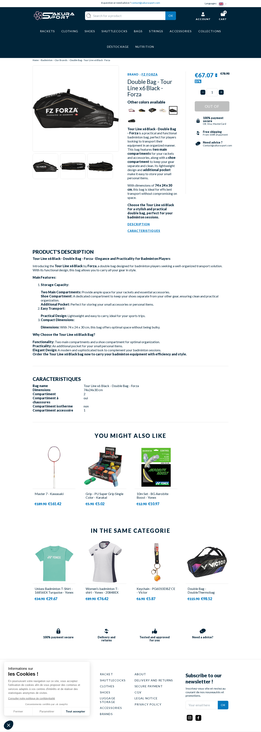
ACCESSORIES (111, 708)
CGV (138, 692)
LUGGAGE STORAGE (107, 700)
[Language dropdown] (223, 3)
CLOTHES (107, 686)
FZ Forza (150, 74)
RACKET (106, 674)
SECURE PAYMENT (149, 686)
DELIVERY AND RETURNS (154, 680)
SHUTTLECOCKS (113, 680)
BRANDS (106, 714)
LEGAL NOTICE (146, 698)
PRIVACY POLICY (148, 704)
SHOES (105, 692)
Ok (170, 15)
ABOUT (140, 674)
